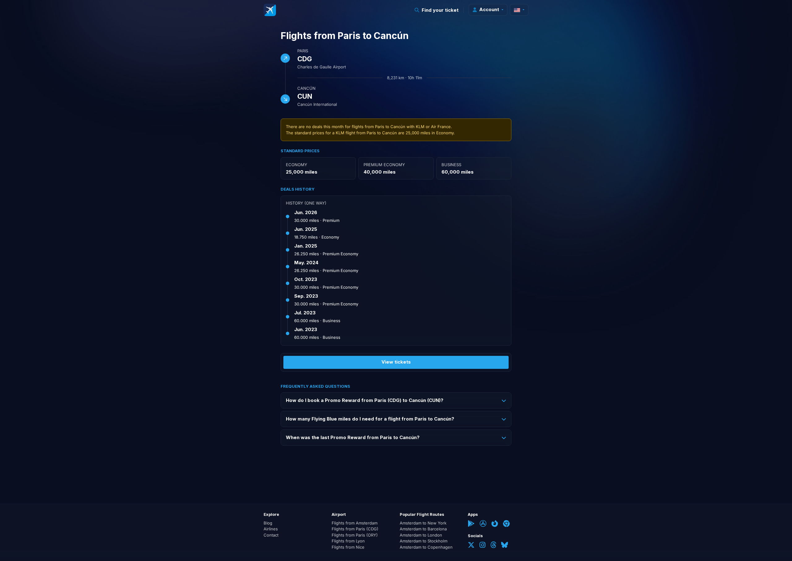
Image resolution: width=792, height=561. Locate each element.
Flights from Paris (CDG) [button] (355, 528)
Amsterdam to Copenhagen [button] (426, 547)
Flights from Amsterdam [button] (354, 522)
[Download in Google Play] (471, 524)
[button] (437, 10)
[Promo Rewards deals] (270, 9)
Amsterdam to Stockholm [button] (423, 540)
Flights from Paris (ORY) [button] (355, 535)
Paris (302, 50)
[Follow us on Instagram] (482, 546)
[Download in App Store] (483, 524)
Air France (441, 126)
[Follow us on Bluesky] (504, 546)
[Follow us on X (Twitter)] (471, 546)
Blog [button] (268, 522)
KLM (420, 126)
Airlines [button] (271, 528)
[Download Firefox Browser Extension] (494, 524)
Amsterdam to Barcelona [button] (423, 528)
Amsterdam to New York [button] (423, 522)
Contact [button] (271, 535)
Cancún (306, 88)
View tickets (396, 362)
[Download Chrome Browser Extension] (506, 524)
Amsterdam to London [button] (421, 535)
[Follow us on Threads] (493, 546)
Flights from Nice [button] (348, 547)
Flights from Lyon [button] (348, 540)
